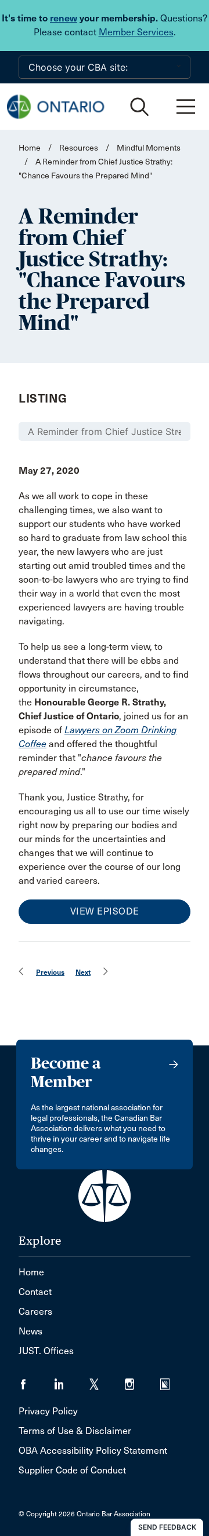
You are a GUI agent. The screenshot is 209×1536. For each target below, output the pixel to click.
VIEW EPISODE (104, 911)
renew (63, 18)
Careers (35, 1311)
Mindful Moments (149, 148)
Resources (78, 148)
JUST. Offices (46, 1350)
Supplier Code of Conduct (72, 1470)
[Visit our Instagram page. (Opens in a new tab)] (142, 1380)
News (30, 1331)
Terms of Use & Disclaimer (75, 1430)
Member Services (136, 32)
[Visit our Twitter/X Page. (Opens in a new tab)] (107, 1380)
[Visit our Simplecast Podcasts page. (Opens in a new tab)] (172, 1380)
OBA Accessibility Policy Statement (93, 1450)
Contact (35, 1291)
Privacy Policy (48, 1411)
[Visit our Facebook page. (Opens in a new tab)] (36, 1380)
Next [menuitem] (83, 972)
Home (30, 148)
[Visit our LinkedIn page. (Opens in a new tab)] (71, 1380)
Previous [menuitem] (50, 972)
